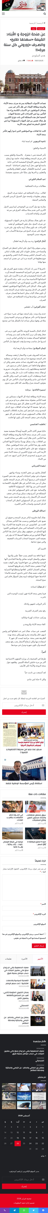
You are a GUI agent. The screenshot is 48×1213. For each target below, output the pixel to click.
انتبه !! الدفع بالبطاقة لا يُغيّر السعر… (36, 843)
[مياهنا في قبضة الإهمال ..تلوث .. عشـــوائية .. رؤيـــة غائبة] (12, 833)
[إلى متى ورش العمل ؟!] (24, 1096)
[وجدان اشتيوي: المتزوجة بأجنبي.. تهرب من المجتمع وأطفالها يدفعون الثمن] (38, 996)
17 (30, 1138)
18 (24, 1138)
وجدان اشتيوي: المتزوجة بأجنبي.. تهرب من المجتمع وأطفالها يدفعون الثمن (16, 995)
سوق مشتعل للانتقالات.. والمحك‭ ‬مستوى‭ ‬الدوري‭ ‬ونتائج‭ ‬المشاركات (36, 817)
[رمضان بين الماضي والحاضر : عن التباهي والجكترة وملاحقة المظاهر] (38, 1021)
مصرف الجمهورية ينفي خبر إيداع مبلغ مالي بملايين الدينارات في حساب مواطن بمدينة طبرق (16, 970)
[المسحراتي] (38, 1009)
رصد (33, 29)
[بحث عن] (44, 14)
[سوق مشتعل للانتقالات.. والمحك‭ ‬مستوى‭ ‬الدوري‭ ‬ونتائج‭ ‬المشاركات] (35, 807)
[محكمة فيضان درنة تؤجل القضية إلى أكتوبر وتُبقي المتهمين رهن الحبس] (9, 1105)
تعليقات (8, 958)
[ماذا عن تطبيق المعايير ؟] (39, 1096)
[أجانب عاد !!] (9, 1087)
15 (43, 1138)
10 (30, 1132)
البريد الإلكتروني (39, 914)
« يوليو (43, 1156)
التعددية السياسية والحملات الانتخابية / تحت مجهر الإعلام (17, 982)
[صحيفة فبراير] (24, 5)
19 (18, 1138)
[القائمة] (3, 14)
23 (36, 1143)
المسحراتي (24, 1005)
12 (18, 1132)
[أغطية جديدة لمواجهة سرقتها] (9, 1096)
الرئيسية (40, 23)
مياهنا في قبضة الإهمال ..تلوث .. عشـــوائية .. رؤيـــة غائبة (13, 844)
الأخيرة (24, 958)
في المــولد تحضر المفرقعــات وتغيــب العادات (15, 817)
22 (43, 1143)
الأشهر (40, 958)
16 (36, 1138)
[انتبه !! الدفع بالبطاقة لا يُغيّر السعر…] (35, 833)
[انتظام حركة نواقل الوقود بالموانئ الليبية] (24, 1105)
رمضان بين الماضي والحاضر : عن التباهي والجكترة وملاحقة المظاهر (16, 1020)
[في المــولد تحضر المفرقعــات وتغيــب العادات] (12, 807)
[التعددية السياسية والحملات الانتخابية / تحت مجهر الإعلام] (38, 984)
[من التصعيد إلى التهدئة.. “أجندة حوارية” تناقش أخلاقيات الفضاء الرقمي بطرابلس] (39, 1087)
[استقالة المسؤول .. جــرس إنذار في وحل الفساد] (24, 1087)
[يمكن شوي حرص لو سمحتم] (39, 1105)
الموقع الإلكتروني (39, 924)
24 (30, 1143)
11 (24, 1132)
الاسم (43, 904)
